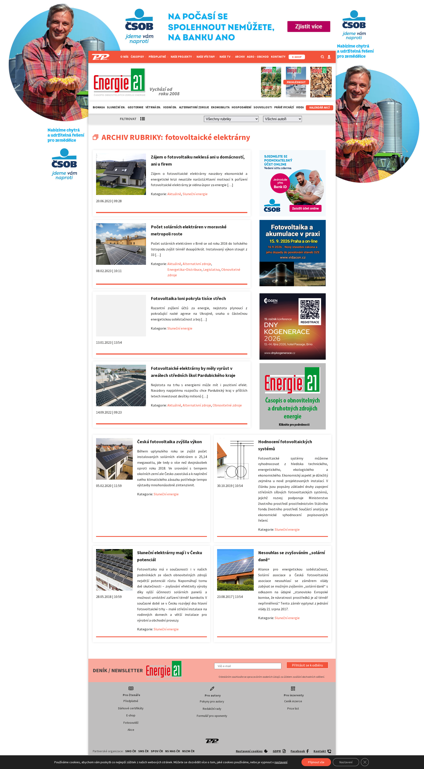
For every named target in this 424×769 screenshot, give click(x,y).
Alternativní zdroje (194, 107)
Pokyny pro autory (212, 701)
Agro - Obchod (258, 57)
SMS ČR (143, 751)
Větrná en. (153, 107)
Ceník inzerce (293, 701)
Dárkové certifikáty (131, 708)
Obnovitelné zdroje (227, 405)
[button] (307, 665)
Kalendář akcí (319, 107)
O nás (124, 57)
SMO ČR (130, 751)
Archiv (240, 57)
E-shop (130, 715)
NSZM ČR (188, 751)
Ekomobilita (220, 107)
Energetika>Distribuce (184, 269)
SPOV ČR (157, 751)
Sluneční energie (195, 194)
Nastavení (345, 762)
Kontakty (278, 57)
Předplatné (130, 701)
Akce (131, 730)
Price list (293, 708)
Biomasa (99, 107)
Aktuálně (174, 194)
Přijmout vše (316, 762)
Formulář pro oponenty (212, 716)
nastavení (280, 762)
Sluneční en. (116, 107)
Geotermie (135, 107)
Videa (300, 107)
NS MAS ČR (172, 751)
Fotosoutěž (130, 723)
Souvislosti (263, 107)
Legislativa (211, 269)
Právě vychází (284, 107)
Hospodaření (241, 107)
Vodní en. (170, 107)
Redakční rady (212, 709)
